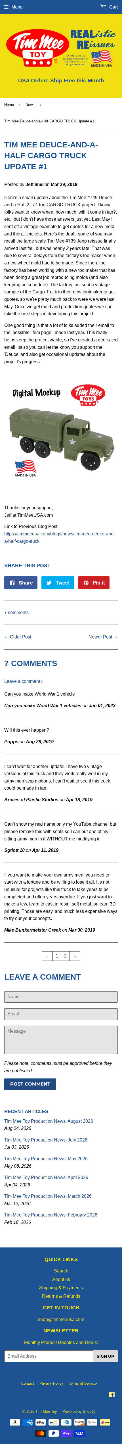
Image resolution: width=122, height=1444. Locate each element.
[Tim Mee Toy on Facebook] (112, 1395)
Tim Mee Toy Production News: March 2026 (48, 1196)
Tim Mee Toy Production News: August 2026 (48, 1121)
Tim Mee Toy (46, 1411)
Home (9, 105)
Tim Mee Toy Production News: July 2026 (45, 1140)
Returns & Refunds (61, 1296)
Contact (27, 1383)
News (30, 105)
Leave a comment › (23, 681)
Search (61, 1270)
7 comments (16, 612)
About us (61, 1279)
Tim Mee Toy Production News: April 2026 (46, 1177)
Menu (17, 7)
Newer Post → (103, 637)
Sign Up (105, 1356)
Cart (113, 7)
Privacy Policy (51, 1383)
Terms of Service (83, 1383)
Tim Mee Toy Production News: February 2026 (50, 1215)
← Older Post (17, 637)
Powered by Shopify (78, 1411)
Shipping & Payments (61, 1287)
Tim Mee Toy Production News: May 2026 (46, 1158)
